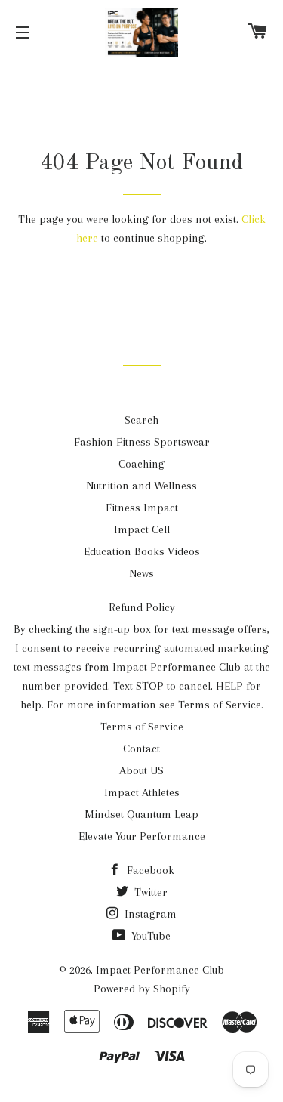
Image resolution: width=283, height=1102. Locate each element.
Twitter (149, 892)
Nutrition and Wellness (141, 485)
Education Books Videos (142, 551)
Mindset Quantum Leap (141, 814)
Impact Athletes (142, 792)
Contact (141, 748)
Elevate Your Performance (141, 836)
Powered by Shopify (142, 989)
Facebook (149, 870)
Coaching (141, 464)
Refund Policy (142, 607)
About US (141, 770)
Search (141, 420)
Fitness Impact (142, 507)
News (141, 573)
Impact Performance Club (160, 970)
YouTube (149, 936)
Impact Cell (142, 529)
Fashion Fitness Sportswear (142, 442)
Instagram (149, 914)
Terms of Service (141, 726)
